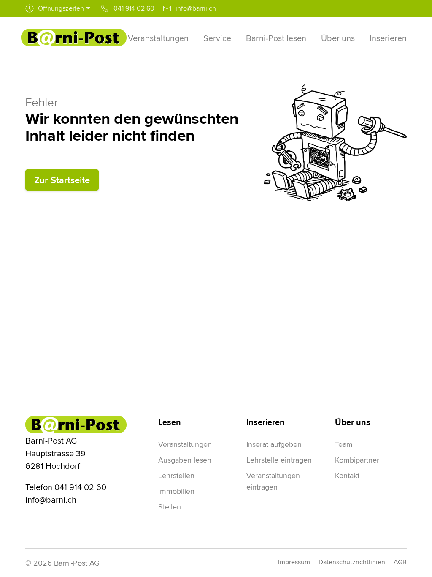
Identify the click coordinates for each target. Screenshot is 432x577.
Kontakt (347, 475)
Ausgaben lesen (184, 460)
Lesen (169, 422)
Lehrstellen (176, 475)
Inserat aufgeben (274, 444)
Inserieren (265, 422)
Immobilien (176, 491)
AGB (400, 562)
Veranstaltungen (185, 444)
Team (344, 444)
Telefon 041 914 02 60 (65, 487)
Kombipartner (357, 460)
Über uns (352, 422)
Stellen (169, 506)
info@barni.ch (50, 499)
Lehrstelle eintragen (279, 460)
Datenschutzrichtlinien (352, 562)
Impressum (294, 562)
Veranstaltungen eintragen (273, 481)
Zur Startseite (62, 180)
